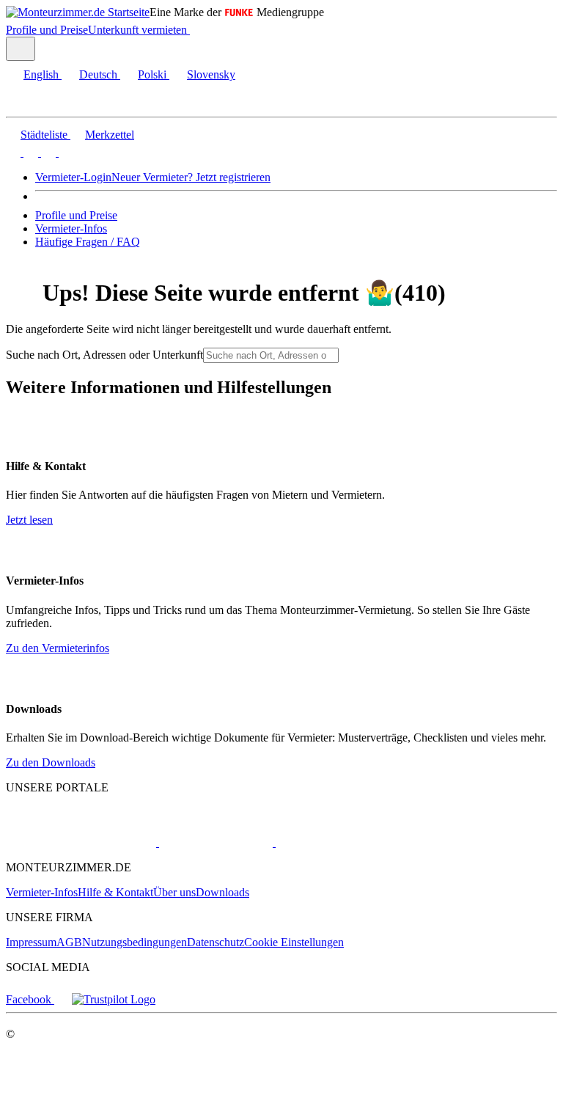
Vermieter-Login (73, 177)
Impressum (31, 942)
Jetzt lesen (29, 519)
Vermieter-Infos (71, 228)
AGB (69, 942)
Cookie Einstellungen (294, 942)
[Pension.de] (214, 842)
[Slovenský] (64, 152)
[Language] (20, 49)
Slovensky (211, 74)
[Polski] (47, 152)
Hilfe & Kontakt (115, 892)
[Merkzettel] (196, 29)
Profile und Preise (47, 29)
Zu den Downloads (50, 762)
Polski (152, 74)
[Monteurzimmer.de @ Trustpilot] (113, 999)
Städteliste (44, 134)
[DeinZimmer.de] (351, 842)
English (41, 74)
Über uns (174, 892)
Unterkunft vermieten (137, 29)
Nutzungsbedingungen (134, 942)
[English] (13, 152)
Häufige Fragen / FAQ (87, 241)
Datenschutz (215, 942)
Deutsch (98, 74)
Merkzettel (109, 134)
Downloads (222, 892)
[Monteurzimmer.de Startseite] (78, 12)
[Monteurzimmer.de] (81, 842)
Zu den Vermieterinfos (57, 648)
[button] (25, 104)
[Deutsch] (29, 152)
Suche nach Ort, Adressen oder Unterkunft (104, 354)
